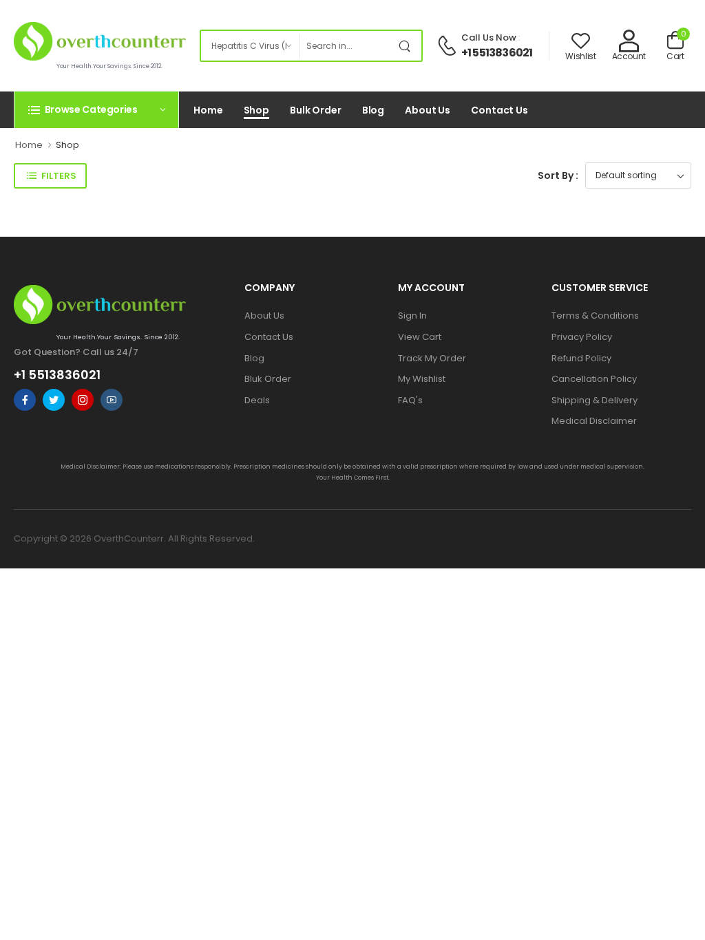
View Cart (419, 336)
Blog (373, 110)
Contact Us (499, 110)
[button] (96, 109)
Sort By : (558, 175)
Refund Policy (581, 358)
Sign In (412, 315)
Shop (257, 110)
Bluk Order (267, 378)
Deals (257, 400)
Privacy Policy (581, 336)
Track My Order (432, 358)
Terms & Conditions (595, 315)
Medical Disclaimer (594, 420)
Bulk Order (315, 110)
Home (208, 110)
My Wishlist (421, 378)
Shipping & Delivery (594, 400)
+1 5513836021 (497, 53)
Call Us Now (488, 37)
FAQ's (410, 400)
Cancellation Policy (594, 378)
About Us (427, 110)
